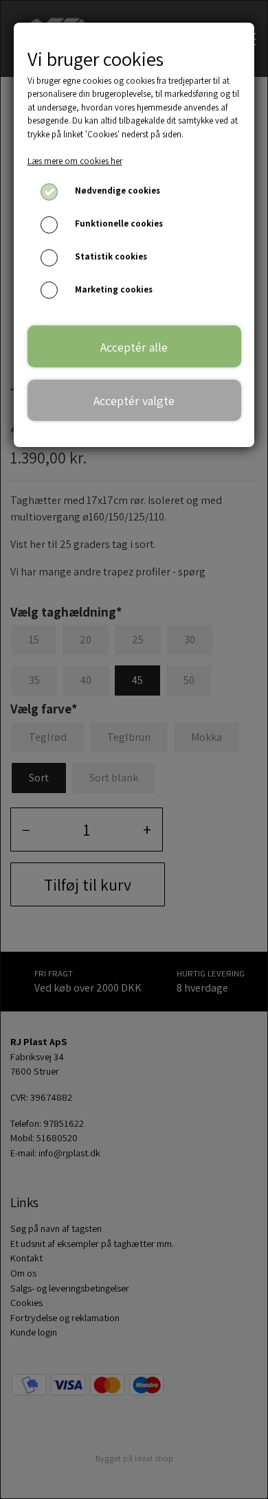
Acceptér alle (134, 347)
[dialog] (134, 749)
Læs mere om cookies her (74, 161)
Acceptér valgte (134, 400)
